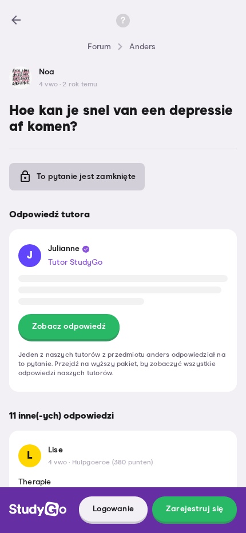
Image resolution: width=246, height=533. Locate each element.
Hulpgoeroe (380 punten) (112, 462)
